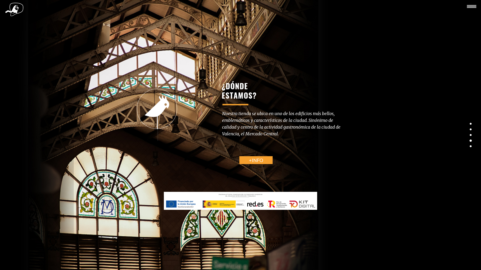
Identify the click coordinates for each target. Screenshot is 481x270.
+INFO (256, 160)
